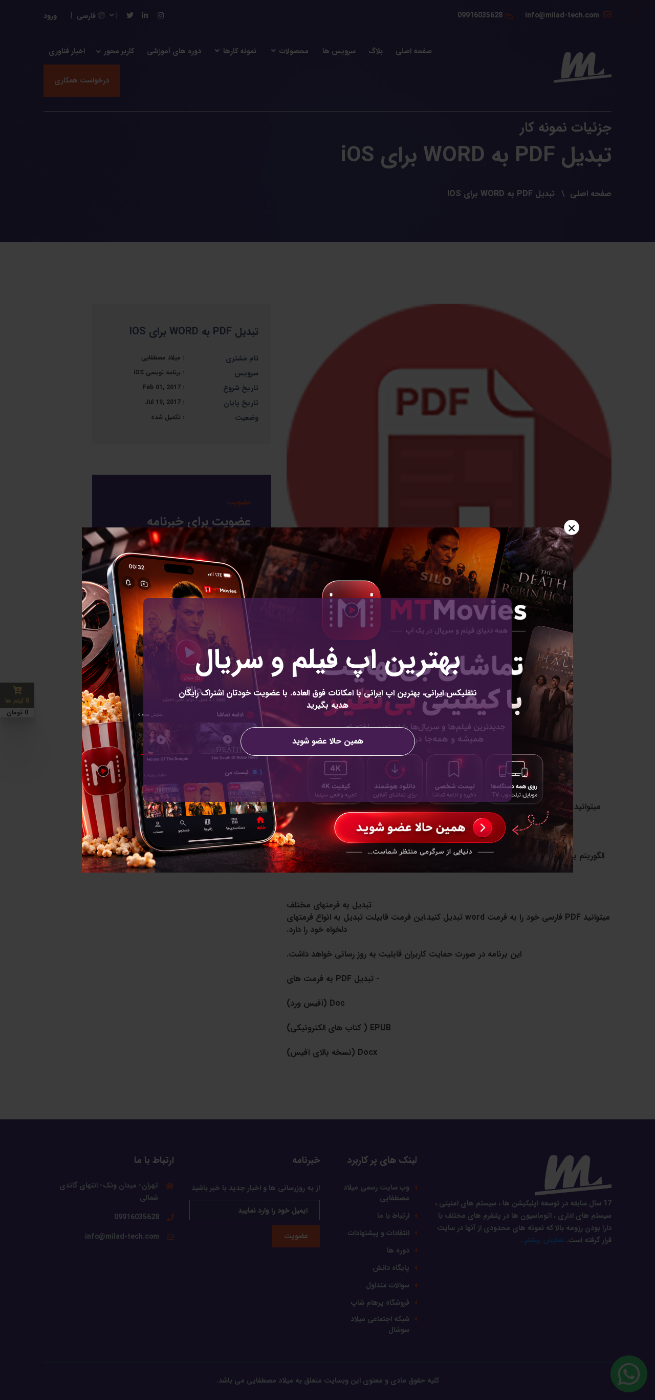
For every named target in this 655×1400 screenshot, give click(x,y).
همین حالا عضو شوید (327, 741)
